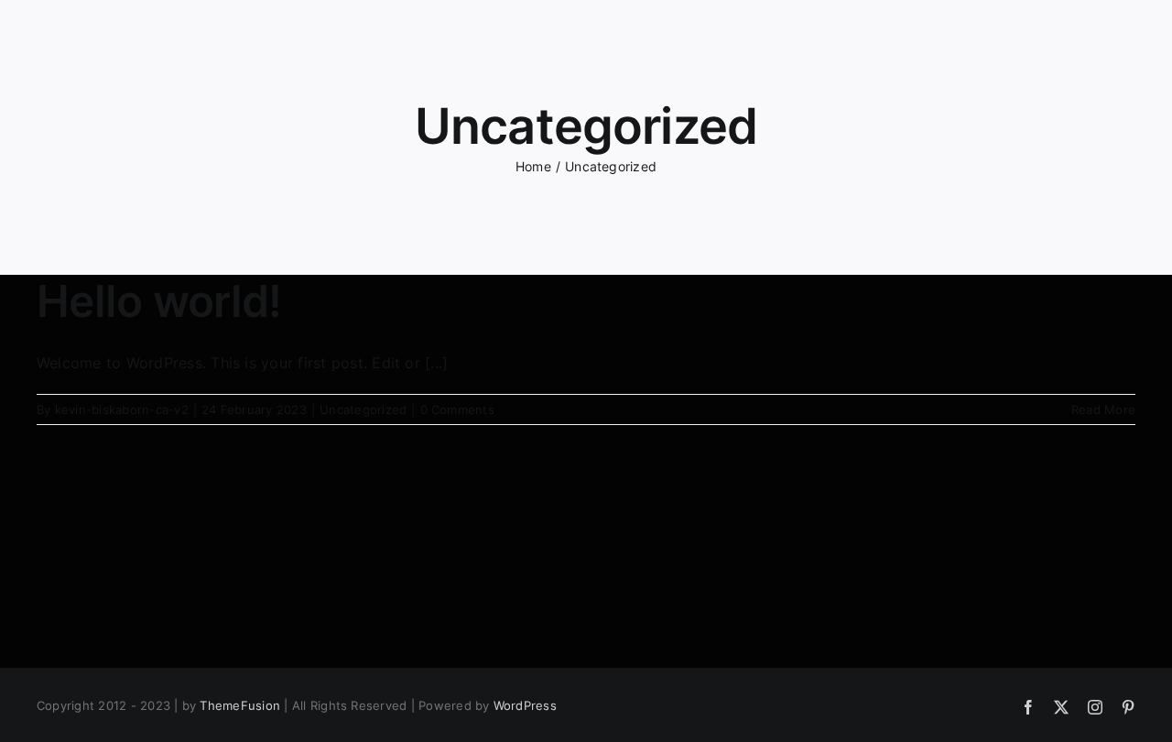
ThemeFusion (240, 705)
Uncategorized (363, 409)
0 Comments (457, 409)
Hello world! (159, 301)
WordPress (525, 705)
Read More (1103, 409)
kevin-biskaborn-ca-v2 (122, 409)
